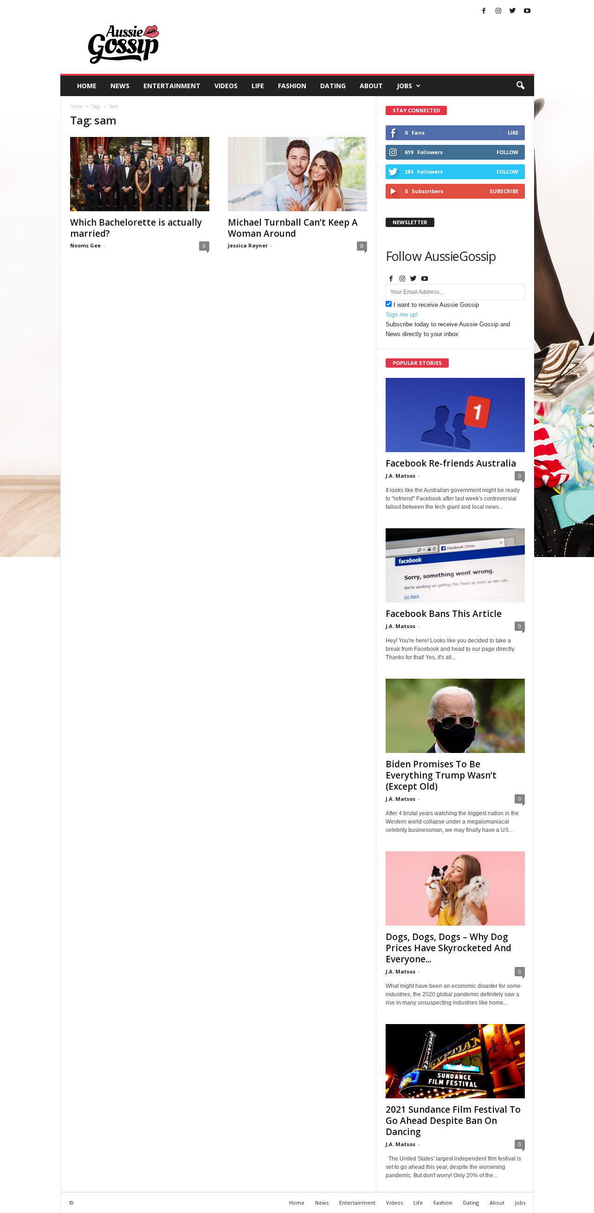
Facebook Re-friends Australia (451, 463)
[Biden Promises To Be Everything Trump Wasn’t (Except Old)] (455, 716)
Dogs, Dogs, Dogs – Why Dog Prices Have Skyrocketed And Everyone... (448, 948)
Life (258, 85)
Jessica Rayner (248, 245)
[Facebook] (484, 11)
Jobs (404, 85)
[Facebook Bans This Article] (455, 565)
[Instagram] (498, 11)
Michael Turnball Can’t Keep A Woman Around (293, 228)
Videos (226, 85)
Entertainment (171, 85)
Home (87, 85)
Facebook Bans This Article (444, 614)
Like (513, 132)
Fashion (292, 85)
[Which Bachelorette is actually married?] (139, 174)
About (371, 85)
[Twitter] (512, 11)
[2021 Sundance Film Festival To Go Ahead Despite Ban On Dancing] (455, 1061)
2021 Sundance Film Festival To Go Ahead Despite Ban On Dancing (453, 1120)
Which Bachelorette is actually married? (136, 228)
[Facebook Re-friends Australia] (455, 415)
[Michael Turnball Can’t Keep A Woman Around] (297, 174)
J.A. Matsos (400, 475)
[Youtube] (527, 11)
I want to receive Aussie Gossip (436, 304)
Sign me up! (402, 314)
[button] (520, 86)
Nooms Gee (85, 245)
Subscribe (504, 191)
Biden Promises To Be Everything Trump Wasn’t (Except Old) (441, 775)
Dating (333, 85)
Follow (507, 152)
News (119, 85)
